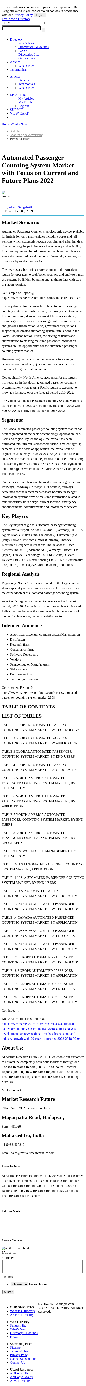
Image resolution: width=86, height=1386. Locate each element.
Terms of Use (19, 1351)
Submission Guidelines (33, 47)
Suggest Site (18, 1325)
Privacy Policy (23, 15)
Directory (16, 39)
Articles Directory (22, 1315)
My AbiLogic (19, 94)
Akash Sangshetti (20, 207)
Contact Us (17, 1362)
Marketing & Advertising (26, 135)
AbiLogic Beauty (21, 1377)
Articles (15, 62)
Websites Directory (22, 1311)
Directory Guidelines (24, 1333)
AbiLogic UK (19, 1373)
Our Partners (26, 58)
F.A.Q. (23, 50)
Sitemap (15, 1347)
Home (6, 124)
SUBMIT (16, 109)
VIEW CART (19, 113)
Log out (23, 106)
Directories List (28, 54)
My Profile (25, 102)
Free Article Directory (16, 19)
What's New (26, 43)
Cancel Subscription (23, 1358)
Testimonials (18, 69)
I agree (40, 15)
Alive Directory (20, 1380)
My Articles (26, 98)
